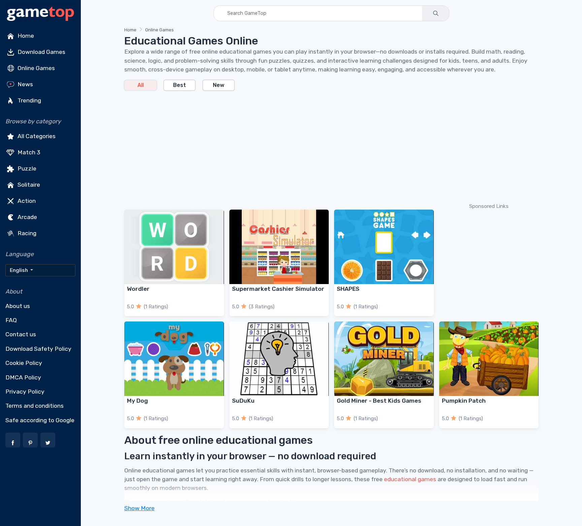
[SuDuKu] (279, 358)
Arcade (26, 217)
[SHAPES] (384, 247)
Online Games (35, 68)
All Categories (36, 136)
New (218, 85)
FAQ (11, 320)
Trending (28, 100)
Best (179, 85)
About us (17, 306)
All (140, 85)
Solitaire (28, 184)
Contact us (20, 334)
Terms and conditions (34, 405)
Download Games (40, 52)
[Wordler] (174, 247)
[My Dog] (174, 358)
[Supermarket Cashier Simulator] (279, 247)
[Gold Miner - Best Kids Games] (384, 358)
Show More (139, 508)
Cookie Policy (23, 363)
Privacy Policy (24, 391)
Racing (26, 233)
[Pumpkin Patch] (489, 358)
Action (26, 200)
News (24, 84)
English (19, 270)
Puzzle (26, 168)
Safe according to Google (39, 420)
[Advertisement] (326, 146)
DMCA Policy (23, 377)
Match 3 (28, 152)
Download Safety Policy (38, 348)
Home (25, 35)
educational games (410, 479)
